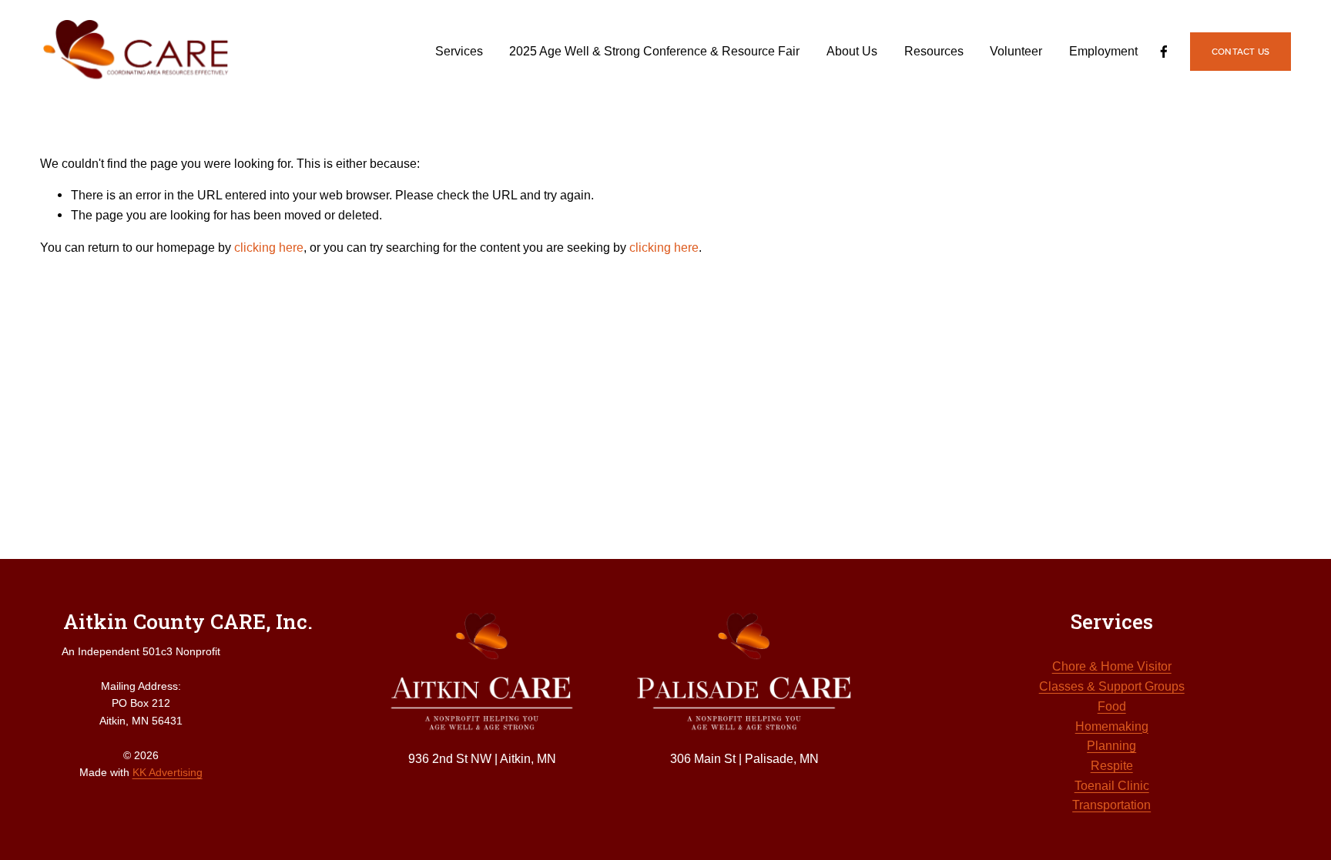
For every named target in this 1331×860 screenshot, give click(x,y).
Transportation (1111, 804)
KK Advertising (167, 772)
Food (1112, 706)
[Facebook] (1164, 51)
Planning (1111, 745)
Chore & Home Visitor (1112, 666)
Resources (934, 51)
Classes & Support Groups (1112, 686)
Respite (1112, 765)
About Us (851, 51)
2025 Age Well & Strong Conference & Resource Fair (654, 51)
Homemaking (1111, 726)
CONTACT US (1240, 51)
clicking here (268, 247)
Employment (1103, 51)
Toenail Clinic (1112, 785)
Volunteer (1016, 51)
